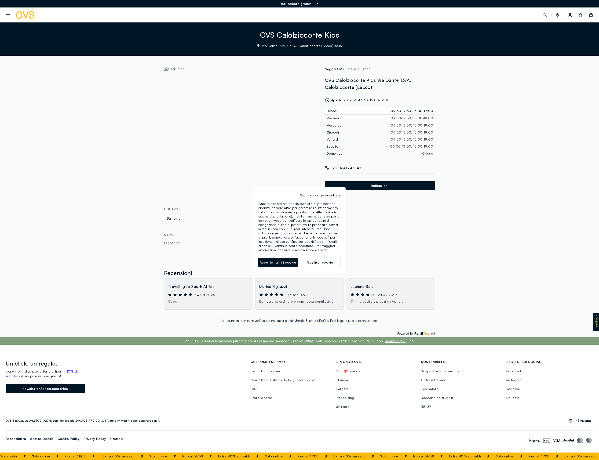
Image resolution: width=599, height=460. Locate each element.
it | (583, 421)
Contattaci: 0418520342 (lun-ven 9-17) (283, 380)
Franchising (345, 398)
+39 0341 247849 (346, 168)
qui (375, 320)
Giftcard (343, 407)
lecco (366, 69)
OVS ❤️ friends (348, 371)
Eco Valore (429, 389)
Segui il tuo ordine (265, 371)
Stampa (342, 380)
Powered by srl (416, 333)
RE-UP (426, 407)
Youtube (513, 389)
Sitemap (116, 439)
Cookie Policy (69, 439)
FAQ (254, 389)
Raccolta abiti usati (437, 398)
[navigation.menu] (8, 15)
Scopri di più (395, 341)
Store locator (261, 398)
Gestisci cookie (42, 439)
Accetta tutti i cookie (278, 262)
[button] (557, 15)
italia (352, 69)
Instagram (514, 380)
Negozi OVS (334, 69)
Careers (342, 389)
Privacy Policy (95, 439)
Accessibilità (16, 439)
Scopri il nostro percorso (441, 371)
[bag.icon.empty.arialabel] (590, 15)
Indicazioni (379, 186)
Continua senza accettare (320, 195)
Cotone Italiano (433, 380)
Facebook (514, 371)
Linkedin (512, 398)
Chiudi (586, 456)
